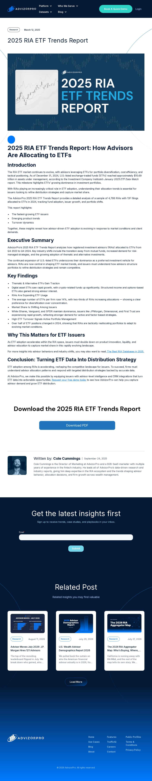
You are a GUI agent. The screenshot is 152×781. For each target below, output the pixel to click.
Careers (111, 746)
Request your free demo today (69, 379)
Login (138, 8)
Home (91, 737)
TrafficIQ (111, 742)
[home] (22, 9)
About (91, 751)
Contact (111, 751)
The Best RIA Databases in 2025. (125, 351)
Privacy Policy (133, 750)
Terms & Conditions (131, 743)
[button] (45, 6)
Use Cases (94, 742)
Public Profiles (133, 737)
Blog (90, 746)
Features (111, 737)
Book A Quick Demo (115, 8)
